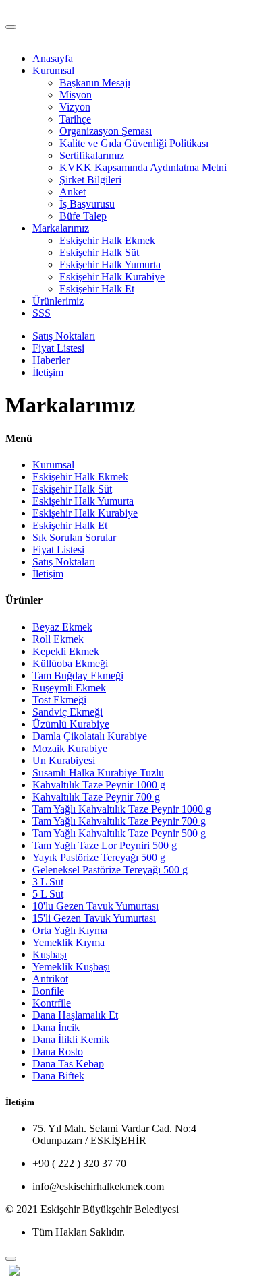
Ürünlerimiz (58, 301)
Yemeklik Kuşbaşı (71, 966)
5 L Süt (47, 894)
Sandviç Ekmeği (67, 712)
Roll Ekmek (58, 639)
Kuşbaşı (49, 954)
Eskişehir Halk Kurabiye (112, 276)
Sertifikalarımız (91, 155)
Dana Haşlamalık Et (75, 1015)
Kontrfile (51, 1003)
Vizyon (74, 107)
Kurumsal (53, 70)
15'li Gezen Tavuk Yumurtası (94, 918)
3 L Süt (47, 881)
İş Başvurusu (87, 204)
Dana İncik (56, 1027)
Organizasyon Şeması (105, 131)
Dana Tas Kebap (68, 1063)
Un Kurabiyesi (63, 760)
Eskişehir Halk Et (96, 288)
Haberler (51, 360)
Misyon (75, 94)
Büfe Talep (83, 216)
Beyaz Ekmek (62, 627)
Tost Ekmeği (59, 699)
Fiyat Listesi (58, 348)
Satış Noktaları (63, 336)
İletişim (47, 372)
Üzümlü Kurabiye (70, 724)
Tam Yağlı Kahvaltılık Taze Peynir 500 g (119, 833)
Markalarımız (60, 228)
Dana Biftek (58, 1075)
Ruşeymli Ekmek (69, 687)
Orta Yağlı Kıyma (69, 930)
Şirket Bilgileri (90, 179)
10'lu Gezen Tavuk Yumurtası (95, 906)
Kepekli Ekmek (65, 651)
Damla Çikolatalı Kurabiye (89, 736)
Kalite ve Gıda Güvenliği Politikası (133, 143)
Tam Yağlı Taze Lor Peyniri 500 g (104, 845)
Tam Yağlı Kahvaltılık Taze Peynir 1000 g (121, 809)
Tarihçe (75, 119)
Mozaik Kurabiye (69, 748)
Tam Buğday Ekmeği (77, 675)
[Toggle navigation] (10, 27)
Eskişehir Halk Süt (99, 252)
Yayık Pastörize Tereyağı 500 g (98, 857)
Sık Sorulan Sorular (74, 537)
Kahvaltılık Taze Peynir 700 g (96, 797)
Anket (72, 191)
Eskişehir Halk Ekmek (107, 240)
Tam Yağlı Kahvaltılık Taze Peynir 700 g (119, 821)
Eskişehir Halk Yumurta (110, 264)
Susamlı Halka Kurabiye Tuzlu (98, 772)
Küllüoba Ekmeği (70, 663)
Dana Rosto (57, 1051)
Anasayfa (52, 58)
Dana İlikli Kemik (70, 1039)
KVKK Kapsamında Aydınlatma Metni (143, 167)
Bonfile (48, 991)
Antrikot (50, 978)
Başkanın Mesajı (94, 82)
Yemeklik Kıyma (68, 942)
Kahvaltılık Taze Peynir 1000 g (98, 784)
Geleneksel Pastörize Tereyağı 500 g (110, 869)
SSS (41, 313)
